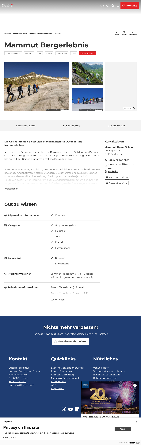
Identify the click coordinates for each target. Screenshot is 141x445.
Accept (123, 429)
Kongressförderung (62, 374)
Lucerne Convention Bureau (67, 367)
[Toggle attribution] (133, 108)
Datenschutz (58, 381)
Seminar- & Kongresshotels (108, 371)
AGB (53, 385)
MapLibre (127, 108)
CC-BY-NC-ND (65, 110)
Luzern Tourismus (61, 371)
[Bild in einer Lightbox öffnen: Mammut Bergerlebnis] (36, 86)
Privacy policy (9, 437)
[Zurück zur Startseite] (7, 5)
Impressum (57, 388)
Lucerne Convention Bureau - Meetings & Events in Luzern (28, 34)
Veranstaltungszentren (106, 374)
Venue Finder (101, 367)
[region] (121, 86)
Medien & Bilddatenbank (65, 378)
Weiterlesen (11, 188)
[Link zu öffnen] (64, 409)
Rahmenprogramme (105, 378)
